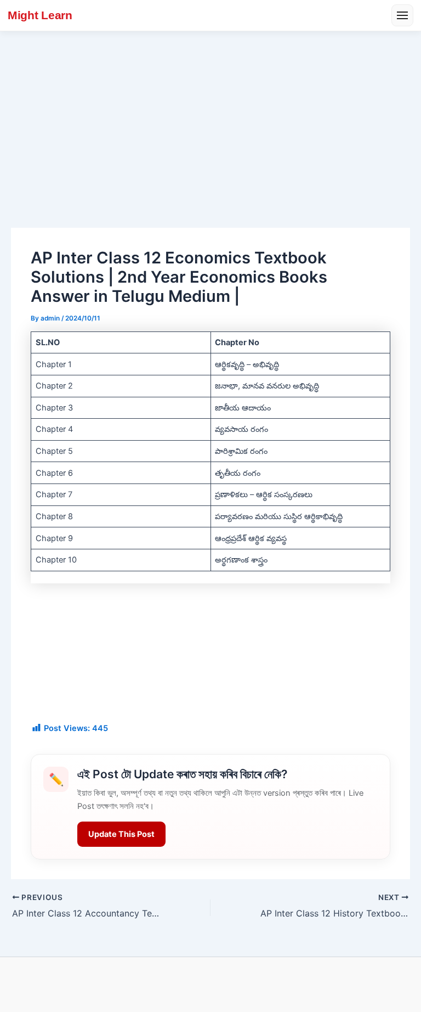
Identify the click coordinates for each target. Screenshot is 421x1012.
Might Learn (40, 15)
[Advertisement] (210, 113)
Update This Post (121, 834)
